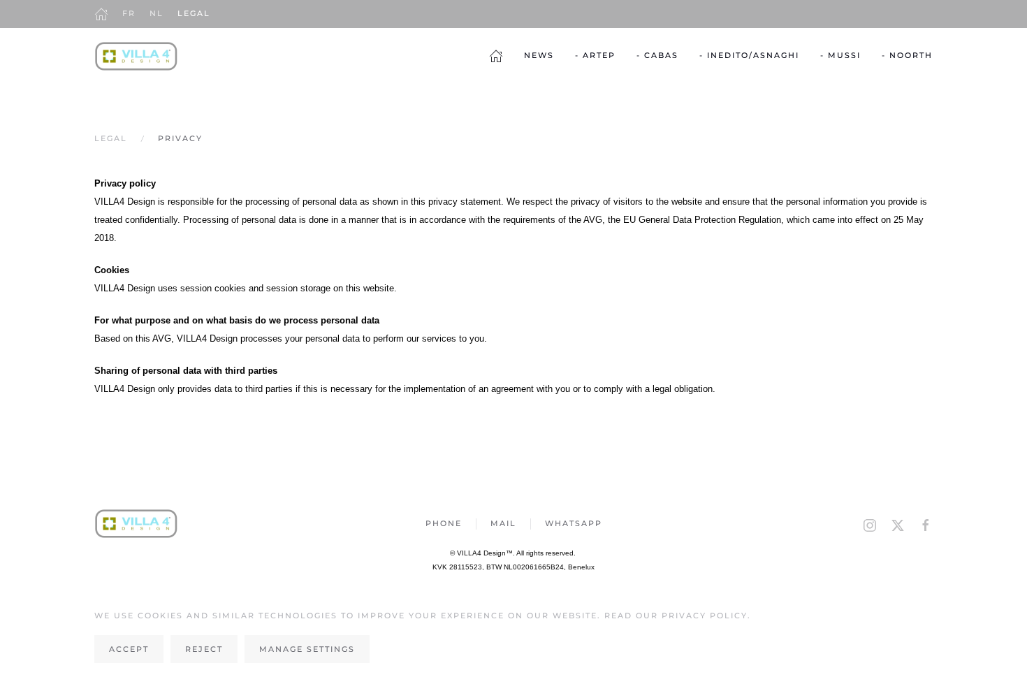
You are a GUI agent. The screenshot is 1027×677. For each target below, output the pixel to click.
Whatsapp (573, 523)
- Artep (595, 55)
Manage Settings (307, 649)
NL (156, 13)
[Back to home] (136, 56)
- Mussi (840, 55)
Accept (129, 649)
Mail (503, 523)
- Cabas (657, 55)
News (539, 55)
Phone (443, 523)
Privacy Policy (705, 615)
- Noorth (907, 55)
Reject (204, 649)
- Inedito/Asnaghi (749, 55)
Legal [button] (193, 13)
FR (129, 13)
